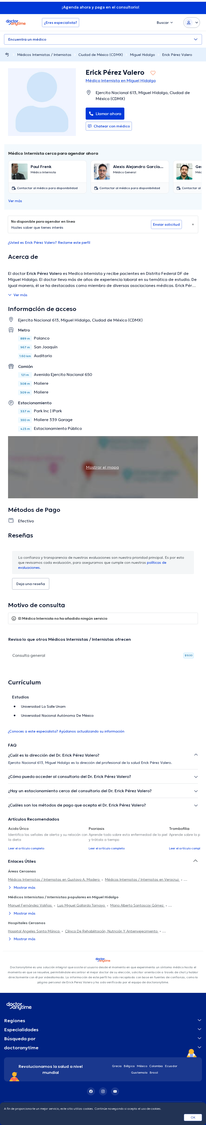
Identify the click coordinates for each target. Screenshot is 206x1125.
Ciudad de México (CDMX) (100, 54)
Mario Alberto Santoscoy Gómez (137, 905)
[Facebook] (91, 1091)
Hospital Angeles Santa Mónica (34, 931)
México (142, 1066)
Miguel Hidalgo (142, 54)
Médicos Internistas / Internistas (44, 54)
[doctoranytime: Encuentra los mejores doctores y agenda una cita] (7, 54)
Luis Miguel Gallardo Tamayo (81, 905)
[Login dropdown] (191, 22)
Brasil (154, 1072)
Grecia (117, 1066)
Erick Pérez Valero (177, 54)
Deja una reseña (30, 584)
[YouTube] (115, 1091)
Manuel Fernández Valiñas (30, 905)
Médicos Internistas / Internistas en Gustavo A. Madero (54, 879)
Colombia (156, 1066)
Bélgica (129, 1066)
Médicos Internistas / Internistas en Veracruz (142, 879)
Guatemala (139, 1072)
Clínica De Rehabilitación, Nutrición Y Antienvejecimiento (112, 931)
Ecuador (171, 1066)
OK (193, 1117)
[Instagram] (103, 1091)
